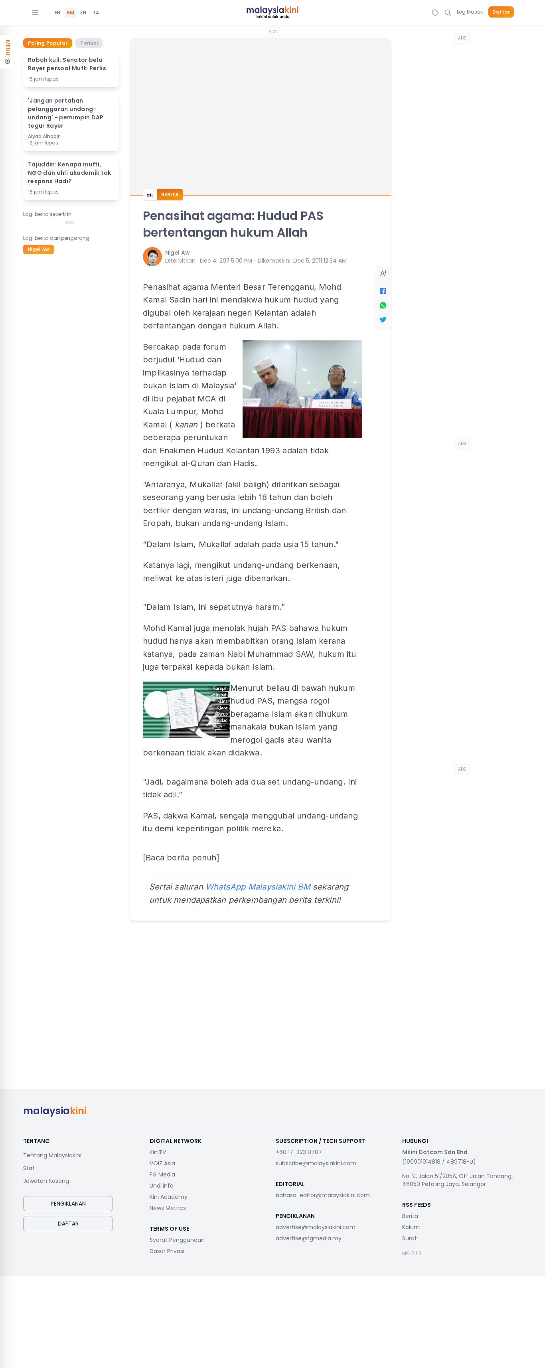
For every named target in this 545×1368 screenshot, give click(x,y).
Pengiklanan (68, 1204)
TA (96, 13)
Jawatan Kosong (46, 1181)
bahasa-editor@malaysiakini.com (323, 1195)
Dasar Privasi (167, 1251)
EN (57, 13)
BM (70, 13)
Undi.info (162, 1186)
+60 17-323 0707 (299, 1152)
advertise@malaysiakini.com (315, 1227)
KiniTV (158, 1152)
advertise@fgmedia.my (309, 1238)
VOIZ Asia (162, 1163)
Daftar (501, 12)
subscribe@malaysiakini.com (316, 1163)
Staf (29, 1168)
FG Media (162, 1174)
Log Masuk (470, 11)
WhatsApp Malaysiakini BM (257, 887)
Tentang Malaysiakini (52, 1155)
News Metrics (168, 1208)
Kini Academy (169, 1197)
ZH (83, 13)
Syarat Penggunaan (177, 1240)
